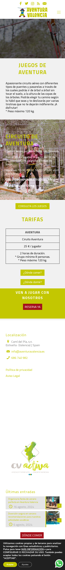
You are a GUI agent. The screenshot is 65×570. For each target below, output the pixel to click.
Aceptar (10, 564)
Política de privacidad (19, 370)
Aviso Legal (13, 376)
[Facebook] (20, 4)
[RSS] (38, 4)
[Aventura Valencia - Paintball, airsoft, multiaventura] (32, 12)
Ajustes (25, 564)
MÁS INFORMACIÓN (32, 549)
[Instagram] (32, 4)
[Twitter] (26, 4)
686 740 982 (19, 358)
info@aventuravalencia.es (27, 351)
